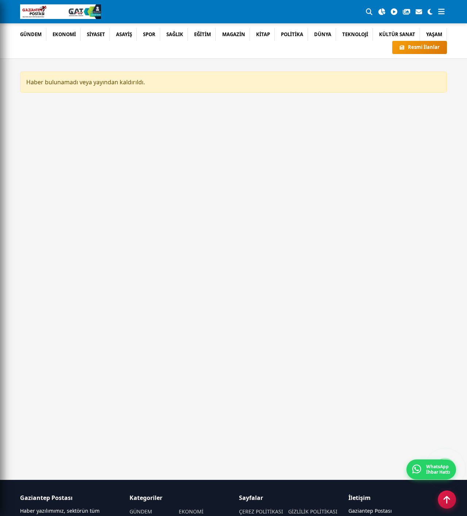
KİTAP (263, 34)
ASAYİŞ (124, 34)
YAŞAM (434, 34)
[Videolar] (394, 11)
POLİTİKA (292, 34)
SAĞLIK (174, 34)
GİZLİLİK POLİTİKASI (312, 511)
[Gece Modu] (430, 11)
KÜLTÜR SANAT (397, 34)
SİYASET (96, 34)
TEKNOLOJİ (355, 34)
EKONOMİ (64, 34)
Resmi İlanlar (424, 47)
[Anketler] (381, 11)
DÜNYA (322, 34)
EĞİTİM (202, 34)
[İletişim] (418, 11)
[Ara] (369, 11)
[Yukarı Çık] (447, 499)
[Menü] (441, 11)
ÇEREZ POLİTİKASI (261, 511)
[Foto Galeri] (406, 11)
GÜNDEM (31, 34)
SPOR (149, 34)
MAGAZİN (233, 34)
